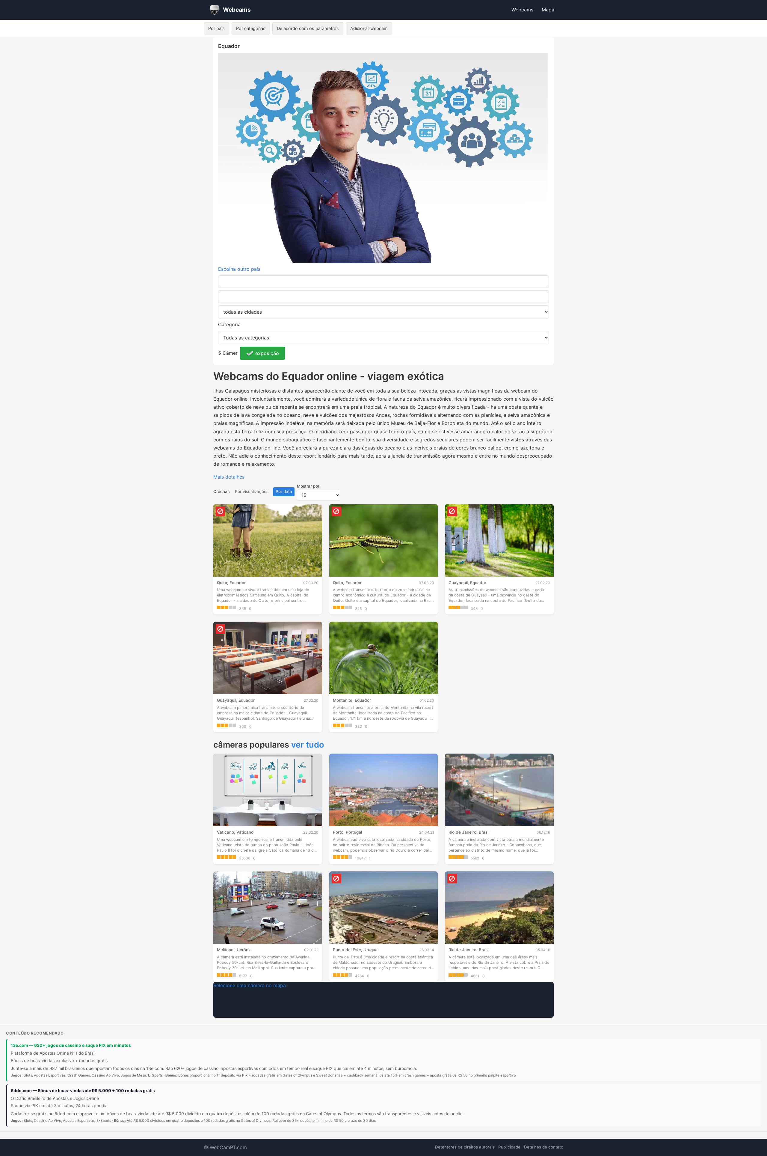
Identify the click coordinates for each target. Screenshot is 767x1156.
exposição (267, 353)
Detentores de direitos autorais (465, 1147)
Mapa (548, 10)
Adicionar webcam (369, 28)
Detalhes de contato (543, 1147)
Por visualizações (251, 491)
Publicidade (509, 1147)
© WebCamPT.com (225, 1147)
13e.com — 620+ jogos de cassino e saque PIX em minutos (71, 1045)
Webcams (522, 10)
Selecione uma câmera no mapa (249, 985)
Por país (216, 28)
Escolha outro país (239, 269)
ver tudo (307, 745)
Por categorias (250, 28)
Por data (284, 491)
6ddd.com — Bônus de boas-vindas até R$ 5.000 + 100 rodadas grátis (83, 1090)
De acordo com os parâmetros (308, 28)
